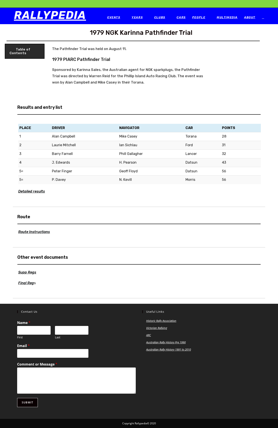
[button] (24, 51)
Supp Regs (27, 272)
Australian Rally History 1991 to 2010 (168, 349)
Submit (27, 402)
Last (57, 337)
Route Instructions (34, 232)
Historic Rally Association (161, 321)
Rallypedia (50, 15)
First (20, 337)
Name (23, 323)
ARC (148, 335)
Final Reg (26, 283)
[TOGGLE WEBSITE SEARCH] (263, 17)
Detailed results (31, 191)
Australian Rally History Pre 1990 (166, 342)
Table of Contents (20, 51)
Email (23, 346)
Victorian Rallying (156, 328)
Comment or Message (37, 364)
